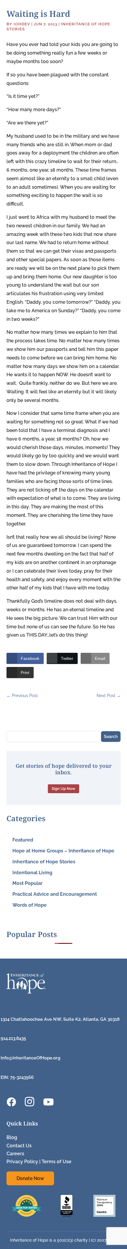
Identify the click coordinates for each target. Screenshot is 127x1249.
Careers (15, 1153)
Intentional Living (32, 872)
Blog (11, 1137)
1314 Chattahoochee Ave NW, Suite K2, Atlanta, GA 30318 (60, 1019)
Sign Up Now (63, 788)
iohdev (22, 24)
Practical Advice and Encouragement (54, 894)
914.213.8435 (13, 1038)
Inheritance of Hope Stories (43, 862)
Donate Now (30, 1178)
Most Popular (27, 883)
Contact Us (19, 1145)
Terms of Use (56, 1161)
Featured (22, 840)
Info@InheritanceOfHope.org (30, 1058)
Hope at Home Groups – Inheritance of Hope (63, 851)
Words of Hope (29, 905)
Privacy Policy (22, 1161)
